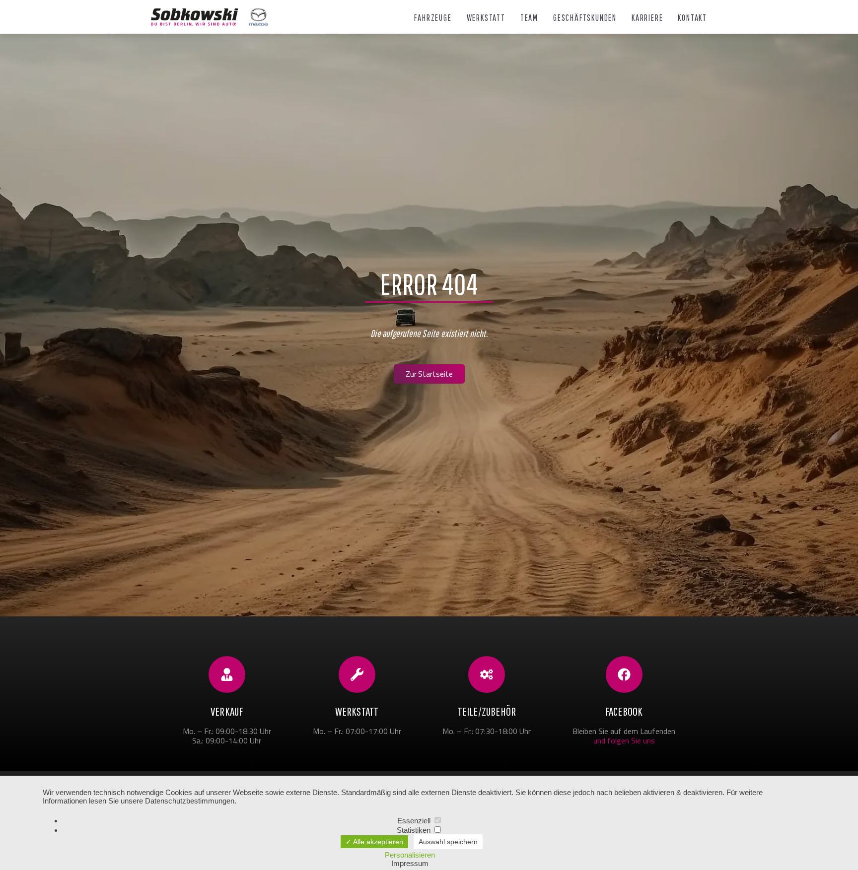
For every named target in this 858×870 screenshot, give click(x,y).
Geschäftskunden (585, 18)
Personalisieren (410, 855)
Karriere (647, 18)
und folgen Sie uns (624, 740)
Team (529, 18)
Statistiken (414, 830)
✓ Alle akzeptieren (374, 842)
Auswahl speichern (448, 842)
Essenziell (414, 820)
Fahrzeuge (432, 18)
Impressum (410, 863)
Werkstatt (486, 18)
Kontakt (692, 18)
